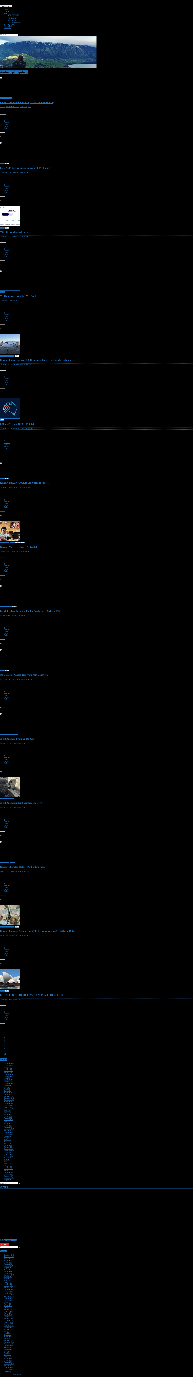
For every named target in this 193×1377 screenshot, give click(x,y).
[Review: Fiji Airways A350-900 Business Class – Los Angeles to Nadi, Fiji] (10, 354)
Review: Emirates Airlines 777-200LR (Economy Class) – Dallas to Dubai (37, 931)
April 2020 (7, 1121)
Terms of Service (9, 24)
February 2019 (8, 1147)
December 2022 (9, 1098)
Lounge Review (13, 17)
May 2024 (7, 1078)
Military (2, 292)
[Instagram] (19, 1236)
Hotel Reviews (12, 20)
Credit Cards (8, 11)
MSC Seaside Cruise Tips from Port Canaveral (24, 674)
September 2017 (9, 1178)
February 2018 (8, 1169)
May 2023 (7, 1091)
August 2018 (8, 1158)
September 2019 (9, 1134)
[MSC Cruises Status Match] (10, 226)
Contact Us (7, 28)
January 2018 (8, 1170)
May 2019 (7, 1141)
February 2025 (8, 1071)
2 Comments (28, 679)
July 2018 (7, 1160)
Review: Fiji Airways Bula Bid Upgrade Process (24, 482)
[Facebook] (19, 1205)
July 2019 (7, 1138)
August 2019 (8, 1136)
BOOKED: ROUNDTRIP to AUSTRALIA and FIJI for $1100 (31, 995)
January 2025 (8, 1072)
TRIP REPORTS (13, 15)
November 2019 (9, 1131)
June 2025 (7, 1067)
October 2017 (8, 1176)
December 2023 (9, 1083)
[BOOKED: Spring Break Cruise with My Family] (10, 162)
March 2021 (8, 1114)
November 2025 (9, 1065)
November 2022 (9, 1100)
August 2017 (8, 1180)
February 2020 (8, 1125)
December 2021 (9, 1103)
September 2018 (9, 1156)
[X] (19, 1220)
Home (6, 9)
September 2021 (9, 1109)
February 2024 (8, 1082)
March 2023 (8, 1092)
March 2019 (8, 1145)
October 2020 (8, 1120)
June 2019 (7, 1140)
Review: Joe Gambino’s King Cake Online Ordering (27, 102)
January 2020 (8, 1127)
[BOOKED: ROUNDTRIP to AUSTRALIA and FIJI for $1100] (10, 989)
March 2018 (8, 1167)
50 (5, 1054)
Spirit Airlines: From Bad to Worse (18, 738)
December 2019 (9, 1129)
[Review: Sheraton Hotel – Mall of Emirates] (10, 861)
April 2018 (7, 1165)
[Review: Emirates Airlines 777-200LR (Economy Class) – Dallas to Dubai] (10, 925)
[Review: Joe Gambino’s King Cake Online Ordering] (10, 96)
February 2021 (8, 1116)
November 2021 (9, 1105)
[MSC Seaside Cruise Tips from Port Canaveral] (10, 669)
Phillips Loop (4, 2)
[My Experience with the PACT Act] (10, 290)
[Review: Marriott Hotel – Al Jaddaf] (10, 541)
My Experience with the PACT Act (18, 296)
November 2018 (9, 1152)
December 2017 (9, 1172)
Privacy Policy (8, 26)
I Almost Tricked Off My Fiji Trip (17, 424)
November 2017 (9, 1174)
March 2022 (8, 1102)
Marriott (12, 542)
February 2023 (8, 1094)
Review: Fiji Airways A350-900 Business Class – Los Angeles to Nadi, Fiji (37, 360)
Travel (6, 13)
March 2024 (8, 1080)
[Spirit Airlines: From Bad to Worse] (10, 733)
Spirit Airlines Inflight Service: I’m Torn (21, 803)
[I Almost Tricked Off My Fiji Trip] (10, 418)
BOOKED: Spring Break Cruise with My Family (25, 168)
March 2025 (8, 1069)
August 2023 (8, 1085)
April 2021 (7, 1112)
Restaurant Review (14, 22)
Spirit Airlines (13, 734)
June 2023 (7, 1089)
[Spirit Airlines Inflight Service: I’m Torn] (10, 797)
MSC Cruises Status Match (14, 232)
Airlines (2, 356)
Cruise (2, 163)
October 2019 (8, 1132)
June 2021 (7, 1111)
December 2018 (9, 1150)
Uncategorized (20, 542)
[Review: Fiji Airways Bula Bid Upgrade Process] (10, 477)
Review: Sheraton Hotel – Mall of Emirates (22, 867)
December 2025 (9, 1063)
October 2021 (8, 1107)
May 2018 (7, 1163)
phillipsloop (27, 107)
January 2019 (8, 1149)
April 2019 (7, 1143)
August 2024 (8, 1076)
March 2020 (8, 1123)
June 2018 (7, 1161)
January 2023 (8, 1096)
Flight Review (12, 19)
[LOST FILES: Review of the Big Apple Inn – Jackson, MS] (10, 605)
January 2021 (8, 1118)
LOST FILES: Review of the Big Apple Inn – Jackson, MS (30, 611)
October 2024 (8, 1074)
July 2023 (7, 1087)
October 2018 (8, 1154)
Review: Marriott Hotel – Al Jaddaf (18, 547)
